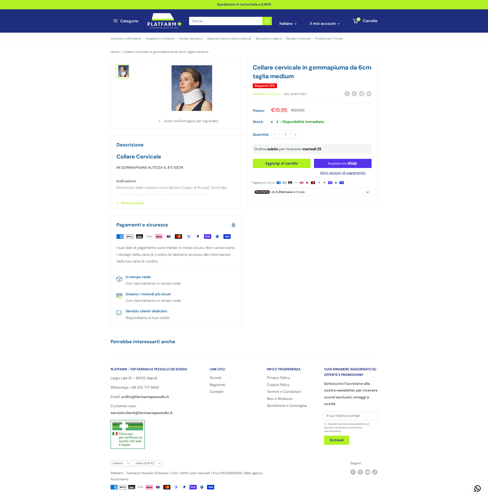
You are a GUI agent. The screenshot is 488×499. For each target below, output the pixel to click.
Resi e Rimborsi (280, 398)
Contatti (216, 391)
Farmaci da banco (191, 38)
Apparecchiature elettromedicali (229, 38)
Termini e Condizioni (284, 391)
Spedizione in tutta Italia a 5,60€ (244, 4)
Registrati (218, 384)
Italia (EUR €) (145, 463)
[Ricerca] (267, 21)
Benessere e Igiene (269, 38)
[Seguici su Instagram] (360, 472)
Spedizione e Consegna (287, 405)
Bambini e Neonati (298, 38)
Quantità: (261, 134)
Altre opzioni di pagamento (342, 172)
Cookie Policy (278, 384)
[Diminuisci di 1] (275, 135)
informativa (334, 431)
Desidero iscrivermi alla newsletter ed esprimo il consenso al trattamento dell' (346, 427)
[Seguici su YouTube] (367, 472)
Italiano (118, 463)
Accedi (216, 377)
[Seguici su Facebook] (353, 472)
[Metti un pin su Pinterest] (354, 93)
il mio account (323, 23)
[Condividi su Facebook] (347, 93)
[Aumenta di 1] (295, 135)
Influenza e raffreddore (126, 38)
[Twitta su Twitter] (361, 93)
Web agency (253, 473)
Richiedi (337, 440)
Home (115, 52)
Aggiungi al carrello (281, 163)
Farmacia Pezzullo (267, 94)
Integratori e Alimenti (160, 38)
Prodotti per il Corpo (329, 38)
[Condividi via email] (369, 93)
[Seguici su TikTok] (374, 472)
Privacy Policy (278, 377)
